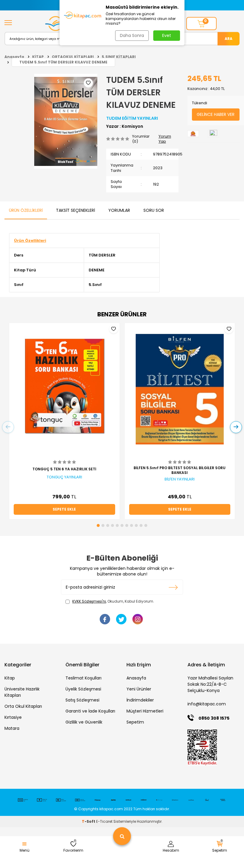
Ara (228, 38)
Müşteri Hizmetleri (144, 711)
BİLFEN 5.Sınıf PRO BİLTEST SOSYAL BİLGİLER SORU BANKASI (180, 470)
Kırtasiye (13, 717)
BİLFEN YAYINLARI (180, 479)
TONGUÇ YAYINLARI (64, 477)
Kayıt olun (173, 587)
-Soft (89, 821)
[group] (65, 121)
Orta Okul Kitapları (23, 706)
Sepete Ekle (64, 509)
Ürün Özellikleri (26, 210)
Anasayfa (14, 56)
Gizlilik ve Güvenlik (83, 722)
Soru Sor (153, 210)
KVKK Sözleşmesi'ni (89, 601)
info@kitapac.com (206, 704)
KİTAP (38, 56)
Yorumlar (119, 210)
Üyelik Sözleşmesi (83, 689)
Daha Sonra (132, 35)
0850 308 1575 (213, 718)
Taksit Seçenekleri (75, 210)
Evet (166, 35)
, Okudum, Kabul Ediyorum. (113, 601)
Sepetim (135, 722)
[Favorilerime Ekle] (113, 328)
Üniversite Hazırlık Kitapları (22, 692)
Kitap (9, 678)
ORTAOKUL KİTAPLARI (73, 56)
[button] (98, 525)
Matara (11, 728)
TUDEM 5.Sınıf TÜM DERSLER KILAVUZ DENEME (63, 62)
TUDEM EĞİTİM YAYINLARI (132, 118)
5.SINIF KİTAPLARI (119, 56)
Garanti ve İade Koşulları (90, 711)
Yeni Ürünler (138, 689)
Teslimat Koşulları (83, 678)
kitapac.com (111, 808)
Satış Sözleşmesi (82, 700)
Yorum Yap (165, 139)
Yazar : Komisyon (124, 126)
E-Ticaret (104, 821)
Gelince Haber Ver (215, 114)
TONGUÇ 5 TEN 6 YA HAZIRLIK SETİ (64, 469)
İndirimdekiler (140, 700)
